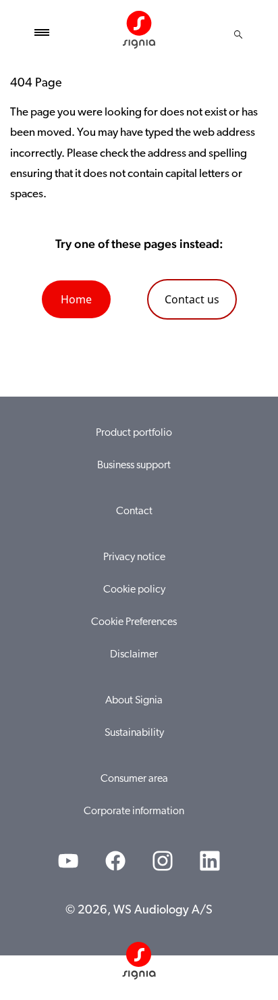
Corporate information (134, 811)
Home (76, 299)
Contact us (192, 299)
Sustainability (134, 733)
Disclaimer (134, 654)
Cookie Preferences (134, 622)
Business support (134, 465)
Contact (134, 511)
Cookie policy (134, 589)
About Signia (134, 700)
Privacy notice (134, 557)
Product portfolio (134, 433)
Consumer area (134, 779)
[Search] (238, 34)
